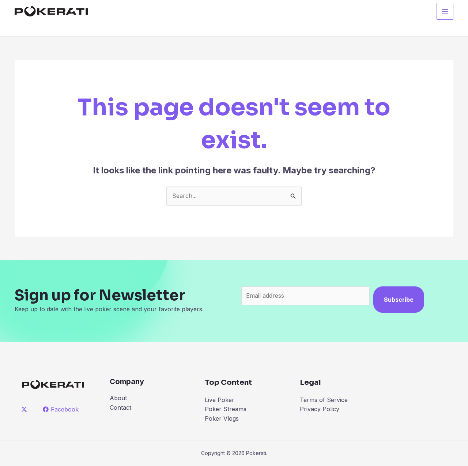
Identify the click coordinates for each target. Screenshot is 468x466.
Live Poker (219, 399)
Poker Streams (225, 409)
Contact (120, 407)
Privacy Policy (319, 409)
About (118, 398)
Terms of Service (324, 399)
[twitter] (25, 409)
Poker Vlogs (222, 418)
